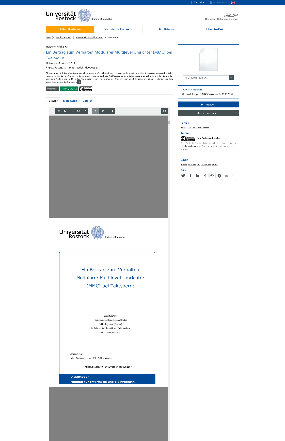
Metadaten (70, 100)
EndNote (192, 164)
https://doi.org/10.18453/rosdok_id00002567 (72, 67)
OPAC (183, 127)
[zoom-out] (65, 111)
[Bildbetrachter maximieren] (164, 111)
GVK (189, 127)
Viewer (53, 100)
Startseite (198, 2)
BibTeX (184, 164)
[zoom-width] (72, 111)
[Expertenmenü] (236, 179)
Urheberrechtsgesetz (190, 146)
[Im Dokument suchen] (231, 77)
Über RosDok (214, 29)
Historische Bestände (118, 29)
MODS (215, 164)
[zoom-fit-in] (78, 111)
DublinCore (206, 164)
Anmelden (218, 2)
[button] (183, 175)
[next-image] (112, 111)
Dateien (88, 100)
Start (48, 37)
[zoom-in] (58, 111)
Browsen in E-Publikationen (89, 37)
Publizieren (166, 29)
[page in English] (231, 2)
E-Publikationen (70, 29)
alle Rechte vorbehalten (209, 138)
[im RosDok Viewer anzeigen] (208, 59)
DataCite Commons (200, 127)
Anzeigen (209, 104)
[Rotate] (84, 111)
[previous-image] (95, 111)
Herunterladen (209, 113)
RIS (198, 164)
